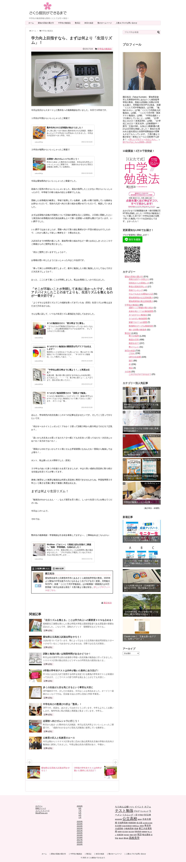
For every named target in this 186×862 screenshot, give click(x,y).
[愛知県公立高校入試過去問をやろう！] (35, 642)
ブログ (137, 811)
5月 (80, 813)
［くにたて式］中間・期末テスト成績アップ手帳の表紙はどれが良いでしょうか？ (141, 563)
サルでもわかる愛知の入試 (141, 294)
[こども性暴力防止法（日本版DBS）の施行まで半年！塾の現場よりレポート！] (142, 580)
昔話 (131, 368)
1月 (80, 817)
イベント (139, 806)
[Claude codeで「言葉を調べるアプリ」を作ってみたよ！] (142, 630)
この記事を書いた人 (42, 568)
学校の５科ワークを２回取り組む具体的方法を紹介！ (141, 429)
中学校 (140, 815)
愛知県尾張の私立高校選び (141, 301)
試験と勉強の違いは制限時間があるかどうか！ (67, 653)
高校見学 (134, 837)
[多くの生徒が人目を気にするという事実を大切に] (35, 692)
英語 (139, 834)
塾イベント (134, 347)
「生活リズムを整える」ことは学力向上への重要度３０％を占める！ (78, 620)
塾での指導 (134, 336)
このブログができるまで (140, 374)
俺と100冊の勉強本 (137, 330)
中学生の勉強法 (65, 23)
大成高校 (119, 828)
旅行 (131, 361)
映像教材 (144, 831)
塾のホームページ (105, 23)
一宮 (135, 815)
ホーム (31, 23)
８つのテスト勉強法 (138, 315)
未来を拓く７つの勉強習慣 (141, 311)
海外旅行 (127, 835)
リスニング (127, 815)
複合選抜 (146, 835)
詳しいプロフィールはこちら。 (143, 139)
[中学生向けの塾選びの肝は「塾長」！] (35, 709)
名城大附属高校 (127, 826)
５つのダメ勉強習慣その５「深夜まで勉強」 (67, 393)
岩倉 (136, 828)
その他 (128, 372)
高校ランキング (136, 290)
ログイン (39, 806)
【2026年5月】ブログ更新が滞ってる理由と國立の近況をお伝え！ (141, 613)
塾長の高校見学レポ (138, 287)
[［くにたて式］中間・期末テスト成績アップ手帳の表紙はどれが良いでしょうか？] (142, 556)
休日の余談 (89, 23)
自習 (135, 835)
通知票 (121, 838)
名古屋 (139, 823)
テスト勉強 (124, 811)
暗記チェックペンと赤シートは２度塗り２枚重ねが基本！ (141, 453)
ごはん (132, 353)
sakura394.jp (39, 142)
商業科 (142, 826)
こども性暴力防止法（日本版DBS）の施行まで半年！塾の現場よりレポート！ (141, 588)
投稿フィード (40, 808)
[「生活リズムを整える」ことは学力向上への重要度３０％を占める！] (35, 625)
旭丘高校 (131, 831)
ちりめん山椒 (122, 806)
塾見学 (147, 825)
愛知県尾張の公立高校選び (141, 298)
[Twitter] (36, 586)
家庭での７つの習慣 (138, 322)
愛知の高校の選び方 (47, 23)
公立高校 (129, 818)
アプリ (131, 807)
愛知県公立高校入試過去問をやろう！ (62, 637)
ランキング (144, 811)
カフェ (147, 806)
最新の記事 (59, 568)
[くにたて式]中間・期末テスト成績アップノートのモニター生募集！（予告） (141, 539)
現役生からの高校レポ (139, 283)
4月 (80, 815)
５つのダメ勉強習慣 (138, 319)
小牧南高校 (129, 828)
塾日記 (78, 23)
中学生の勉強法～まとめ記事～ (138, 502)
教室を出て (134, 343)
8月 (80, 808)
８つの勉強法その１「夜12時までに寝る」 (66, 323)
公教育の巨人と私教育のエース (59, 738)
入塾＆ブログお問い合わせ (127, 23)
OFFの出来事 (135, 357)
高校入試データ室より (139, 279)
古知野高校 (123, 823)
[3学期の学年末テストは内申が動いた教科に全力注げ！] (35, 675)
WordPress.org (41, 813)
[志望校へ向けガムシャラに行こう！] (35, 726)
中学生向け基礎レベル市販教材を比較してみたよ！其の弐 (141, 477)
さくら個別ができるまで (96, 858)
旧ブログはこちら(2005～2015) (137, 142)
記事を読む (48, 630)
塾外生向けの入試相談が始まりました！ (65, 127)
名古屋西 (118, 826)
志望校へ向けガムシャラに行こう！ (63, 159)
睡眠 (131, 835)
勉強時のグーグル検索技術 (141, 326)
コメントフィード (42, 811)
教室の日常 (134, 340)
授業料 (120, 831)
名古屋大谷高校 (147, 823)
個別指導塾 (118, 819)
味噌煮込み (135, 826)
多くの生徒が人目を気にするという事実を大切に (68, 687)
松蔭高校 (120, 835)
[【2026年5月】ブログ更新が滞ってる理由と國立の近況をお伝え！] (142, 605)
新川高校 (125, 831)
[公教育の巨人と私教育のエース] (35, 743)
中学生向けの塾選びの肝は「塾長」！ (62, 704)
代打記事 (147, 815)
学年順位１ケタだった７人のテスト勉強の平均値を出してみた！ (141, 406)
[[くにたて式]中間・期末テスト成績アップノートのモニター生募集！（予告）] (142, 531)
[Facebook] (39, 586)
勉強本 (140, 819)
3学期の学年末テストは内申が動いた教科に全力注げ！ (71, 670)
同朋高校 (132, 823)
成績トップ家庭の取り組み (141, 308)
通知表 (125, 838)
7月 (80, 811)
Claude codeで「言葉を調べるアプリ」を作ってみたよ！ (140, 637)
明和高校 (138, 832)
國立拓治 (108, 603)
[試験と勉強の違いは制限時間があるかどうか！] (35, 659)
